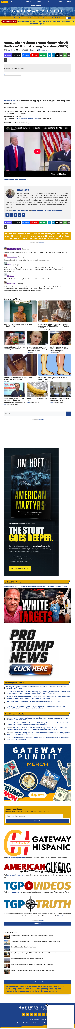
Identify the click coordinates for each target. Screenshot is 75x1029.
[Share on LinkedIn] (53, 55)
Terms (46, 1023)
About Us (17, 18)
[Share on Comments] (61, 55)
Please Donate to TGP (55, 2)
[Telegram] (43, 1014)
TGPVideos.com (13, 892)
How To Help (56, 18)
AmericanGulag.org (15, 875)
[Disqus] (37, 268)
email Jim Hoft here (20, 211)
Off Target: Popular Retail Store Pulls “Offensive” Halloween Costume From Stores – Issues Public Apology (36, 687)
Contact (33, 1023)
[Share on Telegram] (49, 55)
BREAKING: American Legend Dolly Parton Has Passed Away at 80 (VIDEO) (34, 701)
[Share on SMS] (65, 55)
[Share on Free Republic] (57, 55)
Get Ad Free (69, 2)
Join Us (29, 18)
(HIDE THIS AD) (41, 29)
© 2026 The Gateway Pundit (37, 1019)
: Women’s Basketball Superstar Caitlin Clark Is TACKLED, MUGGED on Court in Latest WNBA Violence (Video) (37, 719)
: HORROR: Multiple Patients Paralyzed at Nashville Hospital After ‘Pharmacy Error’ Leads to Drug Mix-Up (38, 738)
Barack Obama (10, 101)
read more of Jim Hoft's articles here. (47, 211)
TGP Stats (38, 924)
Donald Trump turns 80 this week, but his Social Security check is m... (33, 970)
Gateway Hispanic (16, 2)
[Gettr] (27, 1014)
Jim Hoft (22, 190)
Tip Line (4, 2)
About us (26, 1023)
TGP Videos (41, 2)
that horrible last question (28, 119)
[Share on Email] (68, 55)
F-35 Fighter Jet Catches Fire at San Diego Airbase (27, 958)
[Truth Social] (23, 1014)
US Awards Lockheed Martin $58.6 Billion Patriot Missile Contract (32, 935)
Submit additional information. (16, 180)
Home (8, 18)
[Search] (68, 414)
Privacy (40, 1023)
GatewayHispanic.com (16, 858)
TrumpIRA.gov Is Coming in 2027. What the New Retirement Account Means (35, 953)
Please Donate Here (37, 982)
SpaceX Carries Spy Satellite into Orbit (23, 947)
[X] (31, 1014)
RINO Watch (30, 2)
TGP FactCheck (64, 916)
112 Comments (43, 50)
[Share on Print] (5, 60)
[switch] (68, 18)
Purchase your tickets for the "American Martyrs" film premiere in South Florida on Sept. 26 (38, 22)
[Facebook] (35, 1014)
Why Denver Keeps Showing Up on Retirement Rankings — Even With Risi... (35, 941)
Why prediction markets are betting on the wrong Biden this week (32, 964)
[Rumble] (39, 1014)
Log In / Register (36, 5)
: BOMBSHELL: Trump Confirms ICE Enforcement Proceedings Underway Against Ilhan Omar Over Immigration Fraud (38, 733)
